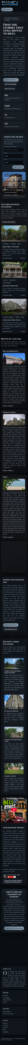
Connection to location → (11, 195)
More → (10, 255)
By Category (6, 997)
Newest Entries (7, 1000)
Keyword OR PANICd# (10, 146)
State (5, 153)
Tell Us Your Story (8, 1013)
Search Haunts (7, 9)
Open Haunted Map (10, 84)
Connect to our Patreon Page (14, 928)
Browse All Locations (9, 222)
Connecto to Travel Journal (12, 882)
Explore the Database (11, 80)
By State (5, 995)
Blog (4, 1029)
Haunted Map (7, 1011)
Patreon (5, 1023)
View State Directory (10, 629)
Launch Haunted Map (10, 625)
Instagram (6, 1032)
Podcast (5, 1027)
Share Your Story (10, 88)
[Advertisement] (14, 557)
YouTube (5, 1025)
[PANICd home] (10, 4)
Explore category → (8, 406)
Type (5, 159)
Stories (5, 1002)
